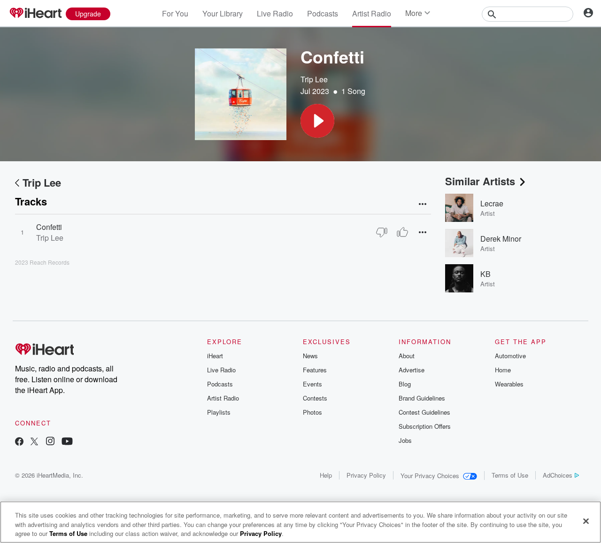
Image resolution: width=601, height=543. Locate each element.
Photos (312, 412)
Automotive (510, 355)
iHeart (215, 355)
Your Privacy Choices (430, 475)
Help (326, 475)
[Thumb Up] (402, 232)
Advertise (411, 369)
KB (485, 273)
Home (503, 369)
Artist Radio (371, 13)
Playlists (219, 412)
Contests (315, 397)
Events (312, 383)
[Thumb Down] (381, 232)
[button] (317, 121)
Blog (405, 383)
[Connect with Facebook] (19, 442)
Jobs (405, 440)
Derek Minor (500, 238)
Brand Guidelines (422, 397)
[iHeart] (35, 13)
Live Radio (275, 13)
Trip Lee (314, 79)
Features (315, 369)
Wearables (509, 383)
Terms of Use (510, 475)
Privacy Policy (366, 475)
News (310, 355)
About (407, 355)
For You (175, 13)
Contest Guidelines (424, 412)
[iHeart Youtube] (67, 442)
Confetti (49, 226)
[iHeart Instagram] (50, 442)
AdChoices (557, 475)
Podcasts (322, 13)
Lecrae (491, 203)
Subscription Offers (425, 426)
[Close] (586, 521)
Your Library (222, 13)
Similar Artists (480, 181)
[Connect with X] (34, 442)
